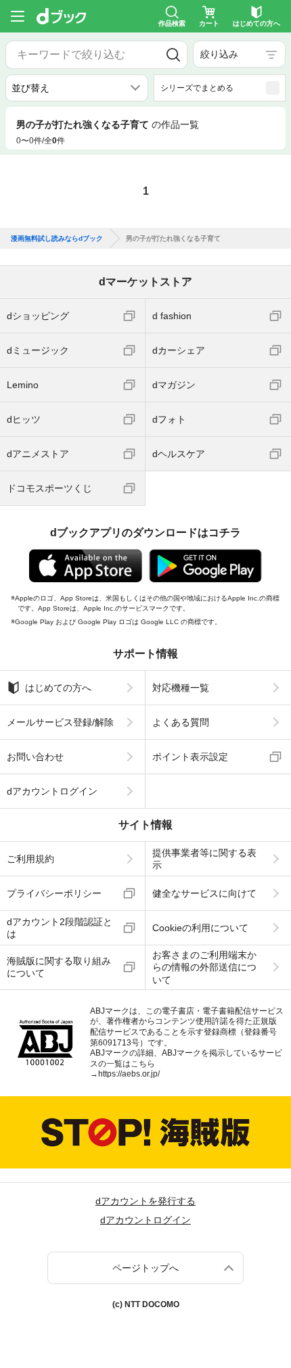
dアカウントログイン (52, 791)
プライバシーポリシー (54, 893)
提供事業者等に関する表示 (204, 858)
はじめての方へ (58, 687)
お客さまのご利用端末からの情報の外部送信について (204, 967)
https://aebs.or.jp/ (129, 1074)
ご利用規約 (30, 858)
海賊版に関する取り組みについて (59, 967)
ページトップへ (145, 1268)
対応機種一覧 (180, 687)
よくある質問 (180, 722)
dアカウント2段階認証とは (59, 927)
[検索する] (173, 54)
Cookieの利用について (200, 927)
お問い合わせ (35, 756)
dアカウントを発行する (145, 1201)
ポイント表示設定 (190, 756)
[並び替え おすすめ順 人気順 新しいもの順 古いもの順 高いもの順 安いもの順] (76, 87)
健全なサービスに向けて (204, 893)
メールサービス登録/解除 (60, 722)
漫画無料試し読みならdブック (57, 238)
